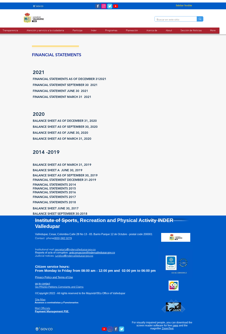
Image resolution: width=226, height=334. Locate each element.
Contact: (40, 238)
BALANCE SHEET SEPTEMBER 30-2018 (60, 214)
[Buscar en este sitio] (200, 18)
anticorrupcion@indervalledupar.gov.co (92, 252)
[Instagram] (110, 329)
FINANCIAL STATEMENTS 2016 (54, 192)
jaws (175, 325)
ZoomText (167, 328)
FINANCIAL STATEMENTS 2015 (54, 188)
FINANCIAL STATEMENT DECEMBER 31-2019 (64, 180)
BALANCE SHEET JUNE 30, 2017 (56, 208)
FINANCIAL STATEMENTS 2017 (54, 197)
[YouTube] (115, 6)
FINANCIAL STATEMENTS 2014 (54, 184)
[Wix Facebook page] (97, 6)
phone (59, 238)
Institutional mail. (65, 249)
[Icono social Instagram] (103, 6)
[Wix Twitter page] (109, 6)
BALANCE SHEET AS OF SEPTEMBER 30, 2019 (65, 175)
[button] (45, 30)
